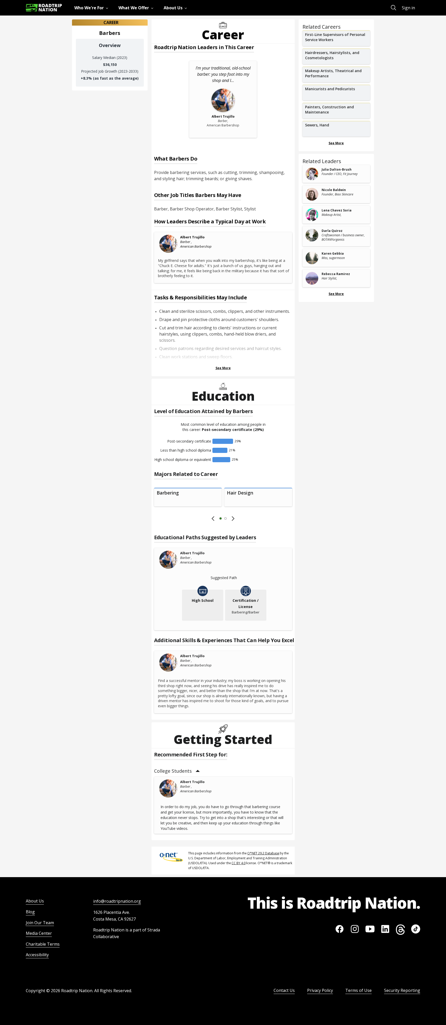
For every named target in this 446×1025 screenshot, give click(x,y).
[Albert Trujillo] (168, 244)
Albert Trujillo (192, 237)
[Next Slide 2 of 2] (233, 518)
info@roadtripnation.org (117, 901)
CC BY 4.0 (238, 863)
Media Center (39, 933)
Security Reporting (402, 990)
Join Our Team (40, 922)
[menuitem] (92, 7)
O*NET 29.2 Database (263, 853)
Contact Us (284, 990)
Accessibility (37, 955)
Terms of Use (358, 990)
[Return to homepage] (44, 7)
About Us (35, 901)
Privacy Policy (320, 990)
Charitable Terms (43, 944)
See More (223, 368)
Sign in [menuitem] (408, 8)
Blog (30, 912)
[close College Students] (198, 771)
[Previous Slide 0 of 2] (213, 518)
